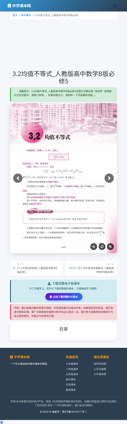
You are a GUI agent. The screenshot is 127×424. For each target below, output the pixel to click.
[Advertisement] (63, 44)
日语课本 (71, 384)
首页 (15, 15)
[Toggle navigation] (115, 6)
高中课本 (26, 15)
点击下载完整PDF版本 (65, 296)
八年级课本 (72, 369)
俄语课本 (71, 389)
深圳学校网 (100, 363)
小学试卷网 (100, 369)
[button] (17, 178)
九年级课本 (72, 374)
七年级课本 (72, 363)
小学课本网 (100, 374)
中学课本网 (21, 5)
